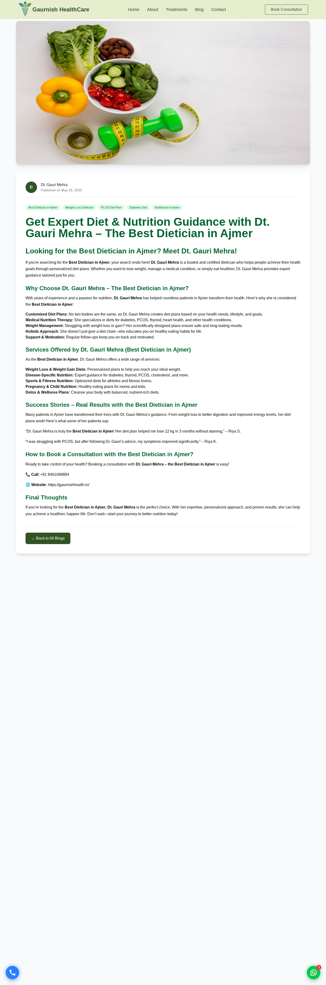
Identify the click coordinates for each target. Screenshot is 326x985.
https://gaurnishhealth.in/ (68, 485)
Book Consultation (286, 9)
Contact (218, 9)
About (152, 9)
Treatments (176, 9)
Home (133, 9)
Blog (199, 9)
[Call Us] (12, 972)
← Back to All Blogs (48, 538)
